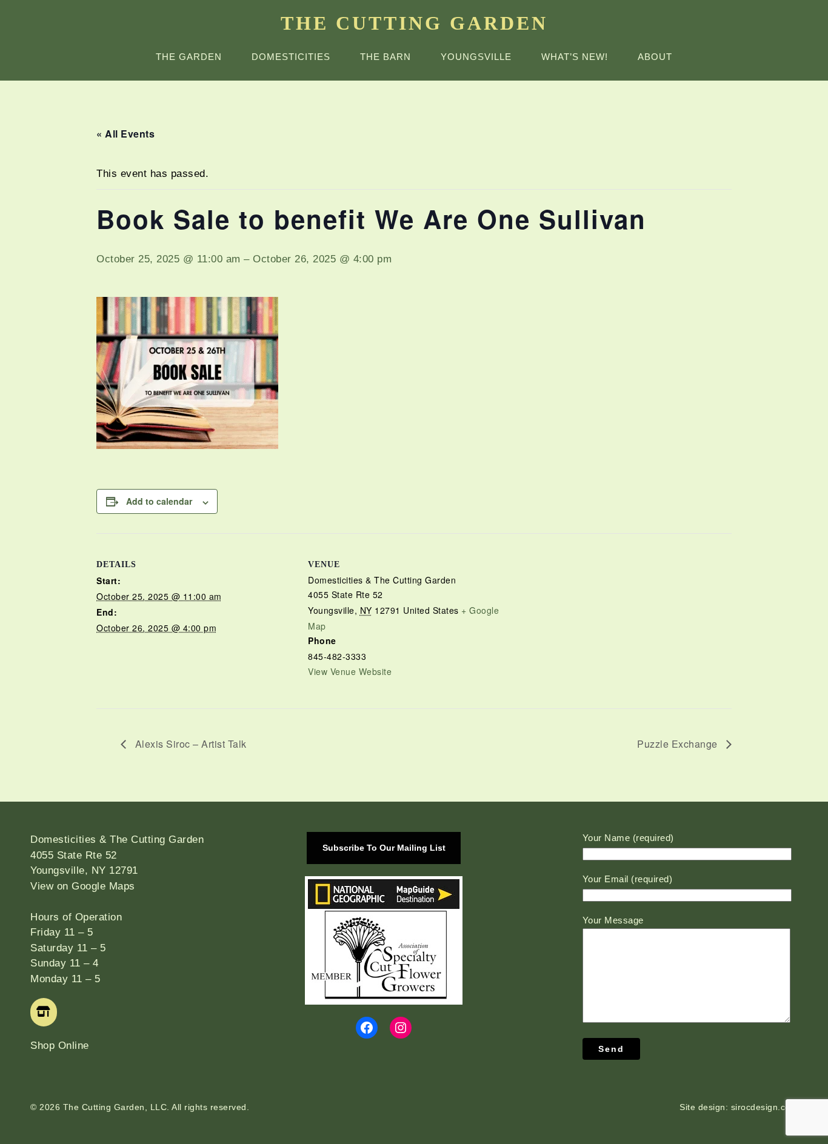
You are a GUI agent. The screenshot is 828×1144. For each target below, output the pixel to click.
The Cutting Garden (414, 23)
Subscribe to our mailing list (384, 848)
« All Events (125, 134)
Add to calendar (159, 501)
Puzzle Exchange (678, 744)
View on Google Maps (82, 886)
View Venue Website (350, 671)
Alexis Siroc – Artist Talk (189, 744)
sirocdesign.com (764, 1107)
